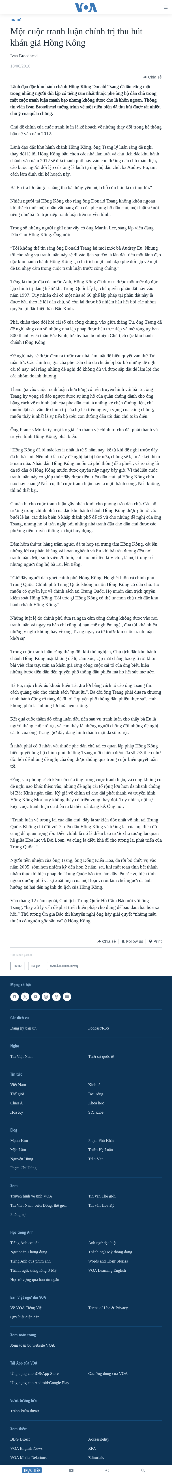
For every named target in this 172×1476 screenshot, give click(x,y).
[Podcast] (56, 997)
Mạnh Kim (19, 1140)
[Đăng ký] (67, 997)
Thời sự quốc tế (101, 1056)
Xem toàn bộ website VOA (32, 1345)
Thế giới (17, 1094)
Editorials (96, 1457)
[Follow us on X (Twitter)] (25, 997)
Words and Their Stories (108, 1261)
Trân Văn (95, 1159)
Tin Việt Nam (21, 1056)
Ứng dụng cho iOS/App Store (34, 1373)
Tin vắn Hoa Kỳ (101, 1205)
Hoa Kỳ (16, 1112)
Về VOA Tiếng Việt (26, 1308)
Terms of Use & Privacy (108, 1308)
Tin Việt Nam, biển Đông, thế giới (38, 1205)
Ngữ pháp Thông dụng (28, 1252)
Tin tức (16, 19)
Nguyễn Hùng (21, 1159)
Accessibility (98, 1439)
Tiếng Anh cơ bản (24, 1242)
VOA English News (26, 1448)
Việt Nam (18, 1084)
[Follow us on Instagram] (46, 997)
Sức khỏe (95, 1112)
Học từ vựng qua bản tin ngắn (34, 1279)
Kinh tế (94, 1084)
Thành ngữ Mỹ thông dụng (110, 1252)
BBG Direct (20, 1439)
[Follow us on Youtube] (35, 997)
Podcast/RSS (98, 1028)
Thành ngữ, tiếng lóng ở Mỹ (33, 1270)
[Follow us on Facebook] (14, 997)
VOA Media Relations (28, 1457)
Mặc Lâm (18, 1149)
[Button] (152, 77)
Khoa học (96, 1103)
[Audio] (107, 1470)
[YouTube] (71, 1470)
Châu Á (16, 1103)
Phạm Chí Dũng (23, 1168)
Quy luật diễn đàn (24, 1317)
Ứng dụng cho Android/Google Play (39, 1382)
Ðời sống (95, 1094)
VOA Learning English (107, 1270)
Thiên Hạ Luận (100, 1149)
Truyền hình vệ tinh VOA (31, 1196)
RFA (92, 1448)
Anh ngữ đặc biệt (102, 1242)
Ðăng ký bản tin (23, 1028)
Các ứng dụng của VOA (108, 1373)
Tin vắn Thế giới (102, 1196)
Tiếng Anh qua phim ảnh (30, 1261)
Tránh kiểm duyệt (24, 1411)
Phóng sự (18, 1214)
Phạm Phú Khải (101, 1140)
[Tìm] (143, 1470)
